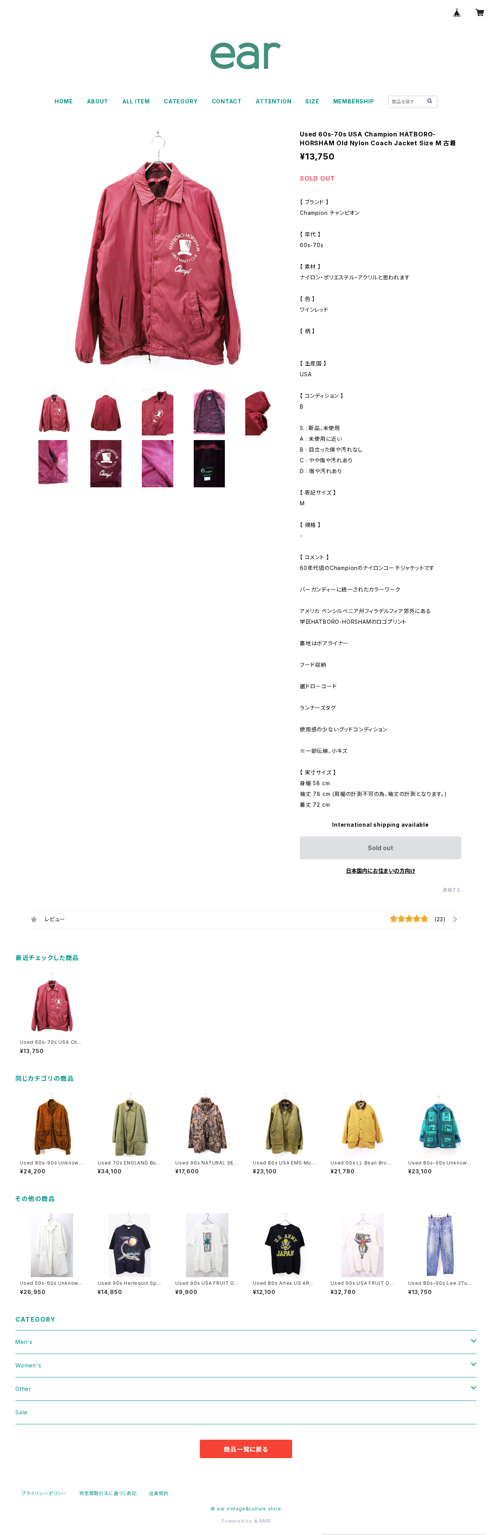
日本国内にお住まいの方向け (380, 870)
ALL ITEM (136, 101)
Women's (28, 1365)
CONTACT (227, 101)
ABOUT (97, 101)
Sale (21, 1412)
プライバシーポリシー (44, 1493)
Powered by (237, 1521)
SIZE (312, 101)
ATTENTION (273, 101)
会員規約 (159, 1493)
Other (23, 1388)
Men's (24, 1342)
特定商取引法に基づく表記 (108, 1493)
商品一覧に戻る (246, 1449)
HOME (64, 101)
